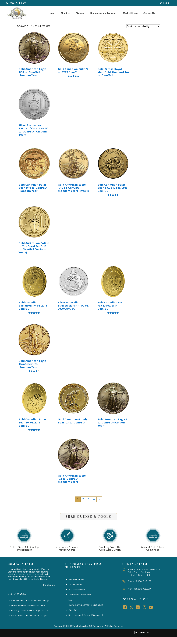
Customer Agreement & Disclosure (86, 604)
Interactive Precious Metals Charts (67, 548)
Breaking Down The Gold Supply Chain (110, 548)
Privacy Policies (76, 579)
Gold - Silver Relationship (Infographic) (24, 548)
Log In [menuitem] (166, 2)
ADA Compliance (77, 589)
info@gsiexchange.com (139, 588)
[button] (125, 607)
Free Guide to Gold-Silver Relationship (30, 600)
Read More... (49, 585)
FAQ (70, 599)
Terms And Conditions (80, 594)
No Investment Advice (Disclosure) (86, 615)
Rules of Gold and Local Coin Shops (29, 615)
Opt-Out (73, 610)
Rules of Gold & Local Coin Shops (153, 548)
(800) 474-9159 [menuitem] (17, 2)
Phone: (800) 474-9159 (139, 581)
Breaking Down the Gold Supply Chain (30, 610)
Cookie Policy (75, 584)
